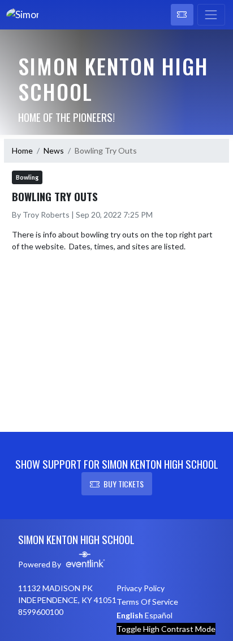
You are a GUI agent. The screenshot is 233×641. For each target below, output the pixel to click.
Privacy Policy (140, 588)
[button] (182, 15)
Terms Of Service (147, 601)
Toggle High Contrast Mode (165, 629)
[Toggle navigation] (211, 15)
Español (158, 615)
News (54, 150)
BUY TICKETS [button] (123, 484)
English (129, 615)
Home (22, 150)
